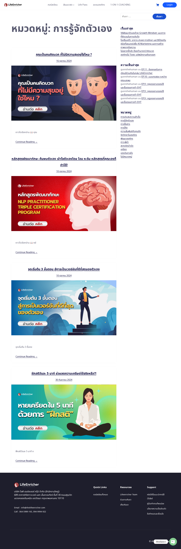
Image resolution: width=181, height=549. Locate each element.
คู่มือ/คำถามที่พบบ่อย (155, 503)
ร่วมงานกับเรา (125, 499)
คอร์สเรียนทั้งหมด (100, 494)
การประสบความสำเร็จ (130, 117)
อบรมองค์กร (99, 4)
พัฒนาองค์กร (127, 138)
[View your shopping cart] (158, 5)
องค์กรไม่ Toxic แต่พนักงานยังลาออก (138, 54)
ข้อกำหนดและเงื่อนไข (155, 513)
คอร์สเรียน (53, 4)
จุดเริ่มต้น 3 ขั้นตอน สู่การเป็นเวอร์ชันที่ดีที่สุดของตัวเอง (64, 269)
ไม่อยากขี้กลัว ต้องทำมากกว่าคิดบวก (137, 51)
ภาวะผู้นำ (125, 142)
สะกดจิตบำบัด (127, 146)
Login (170, 4)
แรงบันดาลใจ (127, 153)
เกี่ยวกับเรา (124, 504)
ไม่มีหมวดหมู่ (126, 156)
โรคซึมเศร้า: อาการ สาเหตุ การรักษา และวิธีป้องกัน (143, 40)
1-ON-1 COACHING (120, 4)
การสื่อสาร (125, 124)
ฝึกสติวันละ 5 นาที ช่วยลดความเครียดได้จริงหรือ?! (64, 373)
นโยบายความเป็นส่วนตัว (156, 508)
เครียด (124, 149)
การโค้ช (124, 127)
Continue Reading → (26, 142)
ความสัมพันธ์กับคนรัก (131, 131)
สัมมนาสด (67, 4)
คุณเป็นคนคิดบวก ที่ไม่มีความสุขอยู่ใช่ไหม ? (64, 54)
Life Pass (82, 4)
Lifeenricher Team (128, 494)
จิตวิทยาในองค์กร (129, 135)
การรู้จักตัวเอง (127, 120)
